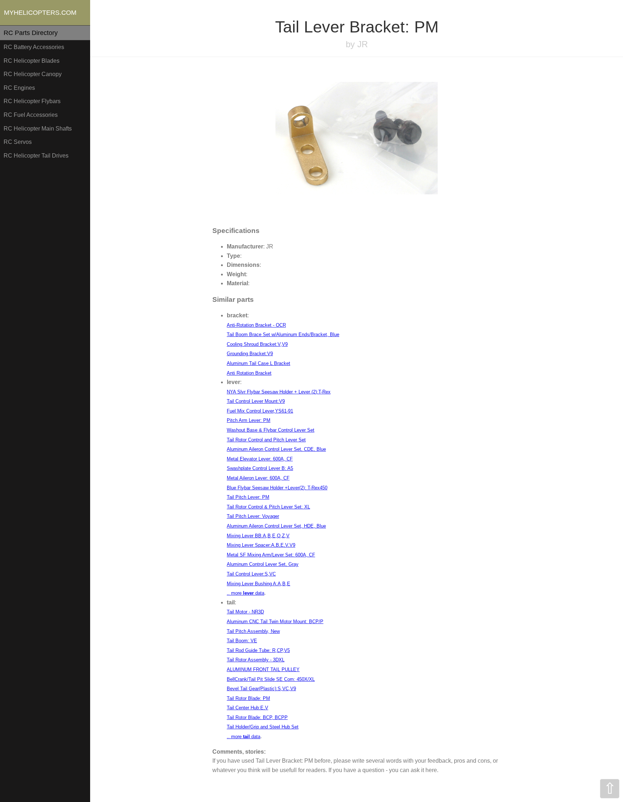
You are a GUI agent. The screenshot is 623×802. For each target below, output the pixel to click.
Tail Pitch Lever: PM (248, 497)
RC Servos (18, 142)
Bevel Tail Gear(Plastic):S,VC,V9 (261, 688)
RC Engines (19, 88)
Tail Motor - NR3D (245, 611)
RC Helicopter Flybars (32, 101)
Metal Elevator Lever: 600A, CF (260, 459)
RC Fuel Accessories (31, 115)
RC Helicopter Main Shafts (38, 128)
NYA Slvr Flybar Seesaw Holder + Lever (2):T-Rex (279, 392)
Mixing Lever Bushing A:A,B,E (258, 583)
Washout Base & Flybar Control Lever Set (270, 430)
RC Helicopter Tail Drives (36, 156)
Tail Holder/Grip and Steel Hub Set (263, 727)
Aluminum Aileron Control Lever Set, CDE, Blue (276, 449)
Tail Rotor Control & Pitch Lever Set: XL (268, 507)
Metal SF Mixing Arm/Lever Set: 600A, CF (271, 555)
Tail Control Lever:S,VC (251, 574)
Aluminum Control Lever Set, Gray (263, 564)
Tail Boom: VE (242, 640)
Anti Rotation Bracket (249, 373)
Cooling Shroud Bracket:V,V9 (257, 344)
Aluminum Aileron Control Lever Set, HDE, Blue (276, 526)
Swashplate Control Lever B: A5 (260, 468)
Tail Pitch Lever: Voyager (253, 516)
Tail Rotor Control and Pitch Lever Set (266, 439)
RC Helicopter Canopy (33, 74)
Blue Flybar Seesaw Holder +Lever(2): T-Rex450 (277, 487)
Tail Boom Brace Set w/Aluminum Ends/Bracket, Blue (283, 334)
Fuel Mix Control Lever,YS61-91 (260, 411)
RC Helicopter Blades (31, 61)
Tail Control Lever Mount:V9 (256, 401)
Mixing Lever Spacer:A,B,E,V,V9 (261, 545)
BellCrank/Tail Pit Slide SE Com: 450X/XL (271, 679)
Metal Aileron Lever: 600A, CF (258, 478)
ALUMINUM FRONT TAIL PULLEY (263, 669)
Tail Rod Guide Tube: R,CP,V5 (258, 650)
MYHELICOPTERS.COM (40, 12)
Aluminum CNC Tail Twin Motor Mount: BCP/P (275, 621)
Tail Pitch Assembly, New (253, 631)
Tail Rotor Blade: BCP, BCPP (257, 717)
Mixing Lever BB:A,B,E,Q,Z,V (258, 535)
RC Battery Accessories (34, 47)
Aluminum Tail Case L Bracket (258, 363)
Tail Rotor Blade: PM (248, 698)
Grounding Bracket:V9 (250, 353)
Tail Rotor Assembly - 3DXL (255, 659)
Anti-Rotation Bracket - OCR (256, 325)
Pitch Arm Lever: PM (248, 420)
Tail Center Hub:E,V (247, 707)
